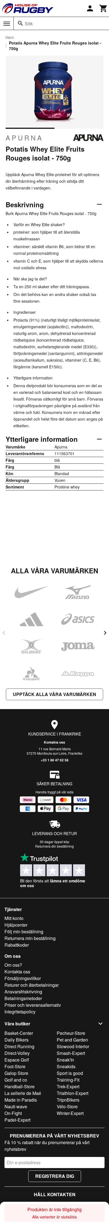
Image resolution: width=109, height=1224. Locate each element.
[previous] (4, 633)
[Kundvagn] (103, 8)
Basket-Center (18, 1033)
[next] (105, 633)
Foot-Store (14, 1066)
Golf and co (15, 1080)
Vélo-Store (67, 1106)
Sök (29, 23)
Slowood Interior (73, 1046)
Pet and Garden (72, 1040)
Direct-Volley (17, 1053)
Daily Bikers (16, 1040)
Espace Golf (16, 1060)
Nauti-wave (15, 1106)
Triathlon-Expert (72, 1093)
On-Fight (13, 1113)
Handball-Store (19, 1086)
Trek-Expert (68, 1086)
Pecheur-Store (71, 1033)
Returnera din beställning (54, 846)
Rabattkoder (16, 945)
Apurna (24, 137)
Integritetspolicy (19, 1011)
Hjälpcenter (15, 925)
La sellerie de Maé (22, 1093)
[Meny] (6, 23)
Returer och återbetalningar (31, 985)
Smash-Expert (71, 1053)
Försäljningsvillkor (22, 978)
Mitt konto (13, 918)
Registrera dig (54, 1176)
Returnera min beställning (30, 938)
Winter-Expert (70, 1113)
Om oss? (13, 965)
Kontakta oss (54, 742)
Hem (10, 37)
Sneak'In (65, 1060)
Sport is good (70, 1073)
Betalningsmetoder (23, 998)
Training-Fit (68, 1080)
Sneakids (66, 1066)
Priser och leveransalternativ (32, 1005)
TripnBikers (68, 1100)
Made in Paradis (20, 1100)
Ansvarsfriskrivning (23, 991)
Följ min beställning (23, 931)
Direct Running (19, 1046)
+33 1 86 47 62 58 (54, 759)
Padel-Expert (17, 1120)
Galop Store (16, 1073)
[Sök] (20, 23)
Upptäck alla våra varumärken (54, 694)
